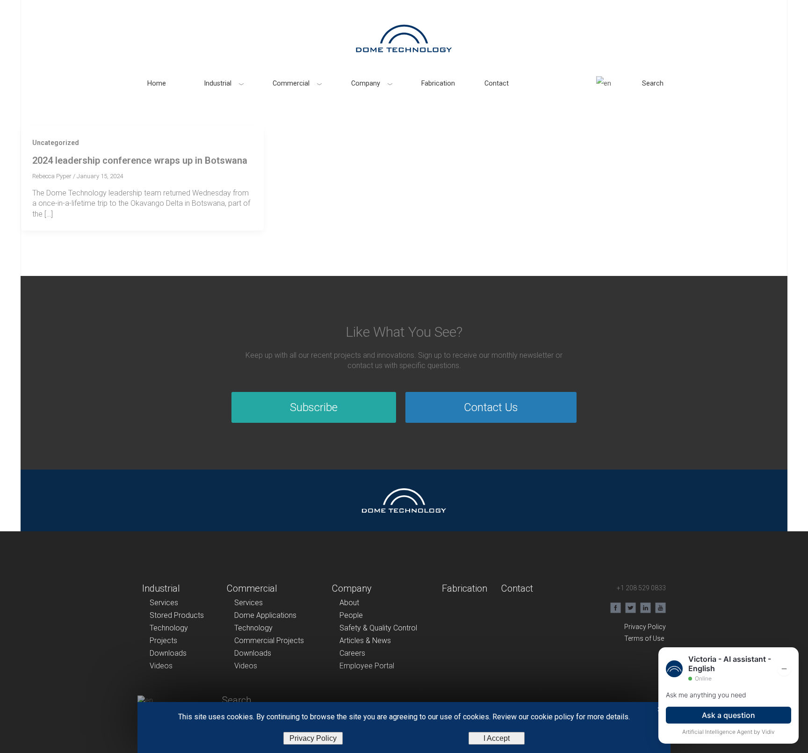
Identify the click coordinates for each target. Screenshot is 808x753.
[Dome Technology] (404, 38)
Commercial (291, 83)
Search (653, 83)
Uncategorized (55, 142)
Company (365, 83)
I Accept (496, 738)
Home (156, 83)
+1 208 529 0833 (641, 588)
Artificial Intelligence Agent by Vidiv (728, 731)
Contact (496, 83)
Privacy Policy (313, 738)
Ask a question (728, 715)
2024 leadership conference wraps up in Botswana (139, 160)
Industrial (217, 83)
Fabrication (438, 83)
